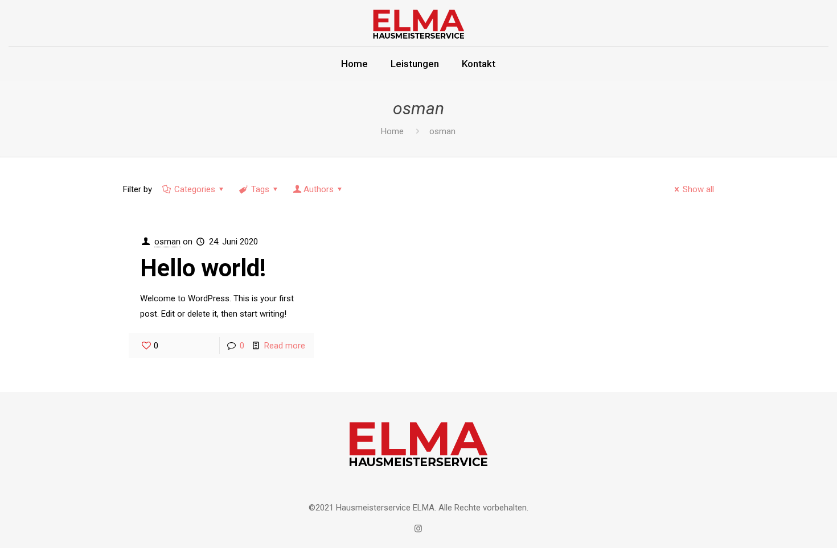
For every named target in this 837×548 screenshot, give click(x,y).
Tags (260, 189)
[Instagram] (418, 529)
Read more (284, 346)
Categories (194, 189)
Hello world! (203, 268)
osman (167, 241)
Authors (318, 189)
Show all (698, 189)
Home (392, 131)
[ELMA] (418, 23)
